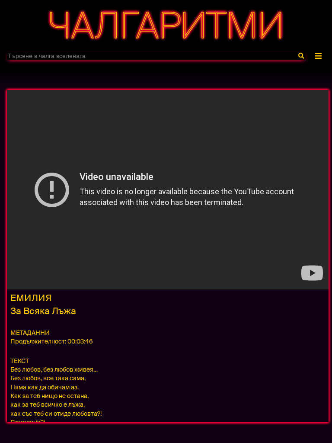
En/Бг (164, 75)
